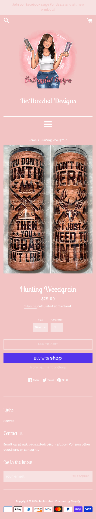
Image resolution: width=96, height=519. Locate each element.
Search (8, 421)
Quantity (56, 320)
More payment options (48, 367)
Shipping (30, 306)
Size (40, 320)
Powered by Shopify (67, 501)
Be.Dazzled (46, 501)
